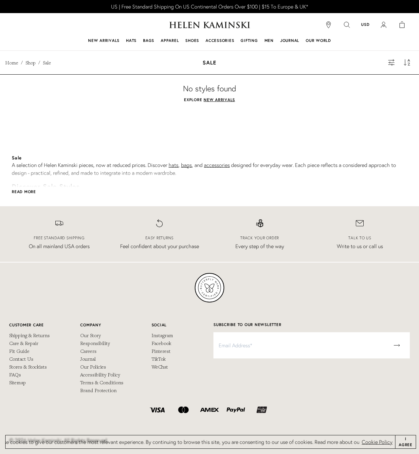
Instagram (162, 335)
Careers (88, 351)
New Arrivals (219, 99)
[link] (209, 6)
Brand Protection (98, 390)
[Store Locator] (328, 24)
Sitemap (17, 382)
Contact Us (21, 358)
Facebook (161, 343)
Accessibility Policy (100, 374)
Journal (88, 358)
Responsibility (95, 343)
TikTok (159, 358)
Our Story (90, 335)
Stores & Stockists (28, 366)
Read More (24, 191)
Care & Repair (23, 343)
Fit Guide (19, 351)
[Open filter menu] (391, 62)
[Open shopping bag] (402, 24)
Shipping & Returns (29, 335)
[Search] (347, 24)
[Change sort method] (407, 62)
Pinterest (161, 351)
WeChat (160, 366)
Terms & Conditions (101, 382)
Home (11, 62)
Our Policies (93, 366)
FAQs (15, 374)
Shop (31, 62)
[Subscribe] (397, 345)
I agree (405, 441)
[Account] (383, 25)
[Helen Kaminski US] (210, 24)
